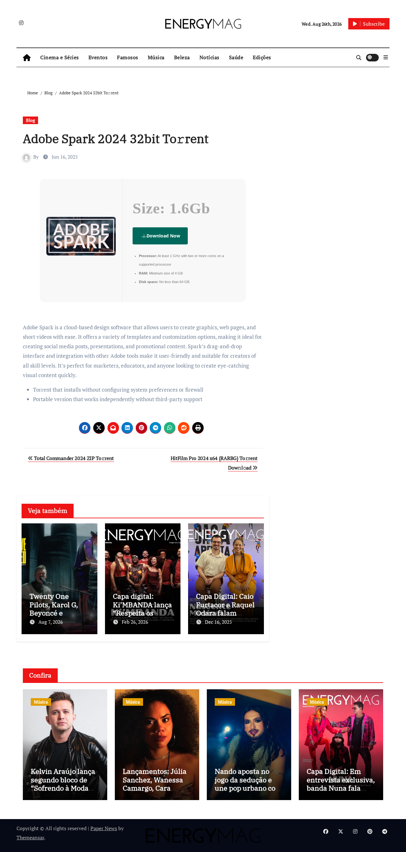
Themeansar (30, 837)
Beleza (182, 57)
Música (156, 57)
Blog (30, 120)
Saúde (236, 57)
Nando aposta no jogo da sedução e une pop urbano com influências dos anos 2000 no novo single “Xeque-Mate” (248, 792)
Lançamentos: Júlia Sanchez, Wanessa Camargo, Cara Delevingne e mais (155, 784)
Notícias (209, 57)
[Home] (27, 57)
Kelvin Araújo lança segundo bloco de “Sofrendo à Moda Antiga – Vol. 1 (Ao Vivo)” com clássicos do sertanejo (64, 792)
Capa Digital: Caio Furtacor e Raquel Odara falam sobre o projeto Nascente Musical (225, 612)
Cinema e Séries (59, 57)
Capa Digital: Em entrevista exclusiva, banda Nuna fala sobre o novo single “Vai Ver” (341, 788)
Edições (262, 57)
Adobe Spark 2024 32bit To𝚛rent (115, 138)
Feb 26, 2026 (135, 622)
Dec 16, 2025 (218, 622)
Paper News (103, 828)
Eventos (98, 57)
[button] (385, 57)
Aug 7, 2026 (50, 622)
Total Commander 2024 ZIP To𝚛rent (73, 458)
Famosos (127, 57)
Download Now (163, 236)
